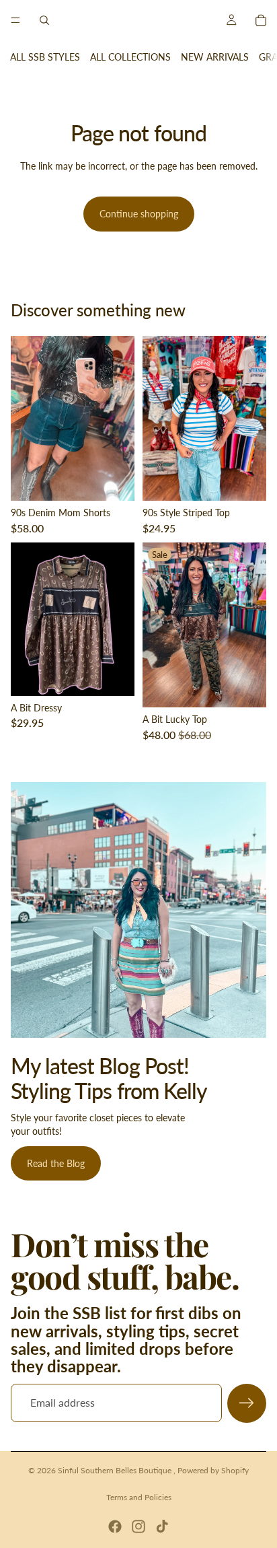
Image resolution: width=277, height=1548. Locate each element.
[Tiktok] (162, 1526)
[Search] (44, 20)
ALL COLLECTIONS (130, 57)
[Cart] (261, 20)
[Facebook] (115, 1526)
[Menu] (15, 20)
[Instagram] (138, 1526)
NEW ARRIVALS (215, 57)
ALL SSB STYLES (45, 57)
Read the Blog (56, 1163)
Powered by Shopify (213, 1470)
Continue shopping (139, 213)
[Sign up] (246, 1403)
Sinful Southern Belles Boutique (115, 1470)
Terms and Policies (138, 1497)
